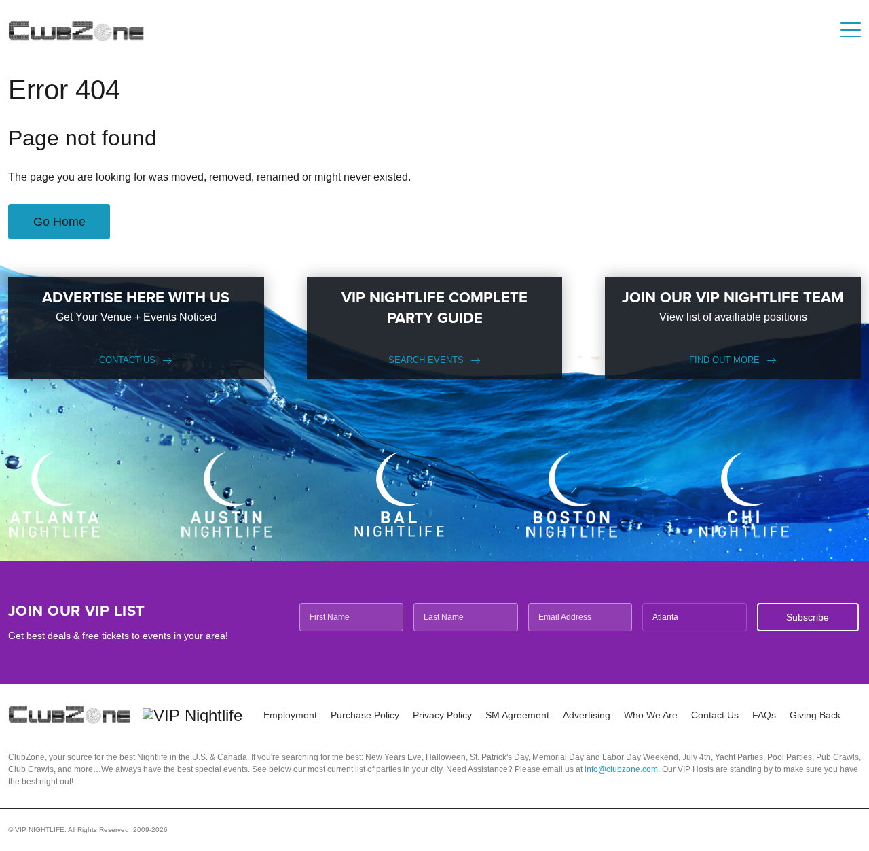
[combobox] (694, 617)
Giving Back (815, 715)
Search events (426, 360)
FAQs (764, 715)
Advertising (586, 715)
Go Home (59, 221)
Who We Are (651, 715)
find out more (724, 360)
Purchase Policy (365, 715)
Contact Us (127, 360)
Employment (290, 715)
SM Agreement (517, 715)
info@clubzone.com (621, 769)
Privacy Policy (442, 715)
